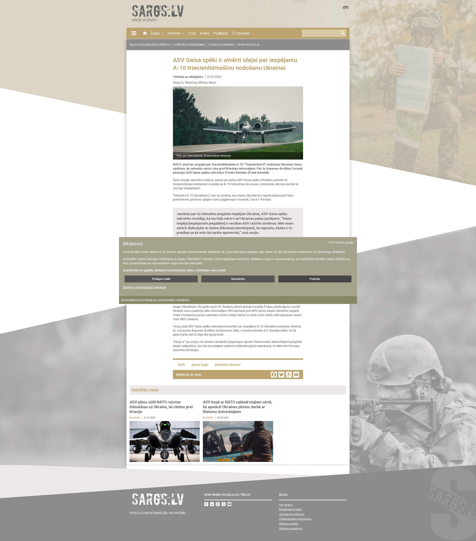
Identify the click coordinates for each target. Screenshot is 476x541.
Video (205, 33)
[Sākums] (157, 22)
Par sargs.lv (286, 504)
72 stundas (240, 33)
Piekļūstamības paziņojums (295, 518)
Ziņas (155, 33)
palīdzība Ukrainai (228, 364)
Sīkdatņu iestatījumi (290, 528)
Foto (192, 33)
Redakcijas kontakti (290, 509)
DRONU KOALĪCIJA (248, 44)
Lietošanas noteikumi (291, 514)
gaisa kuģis (200, 364)
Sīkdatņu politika (288, 523)
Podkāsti (220, 33)
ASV (182, 364)
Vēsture (174, 33)
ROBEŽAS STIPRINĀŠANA (190, 44)
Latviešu (349, 242)
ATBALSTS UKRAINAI (221, 44)
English (340, 242)
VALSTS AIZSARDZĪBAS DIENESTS (150, 44)
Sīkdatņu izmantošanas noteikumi (144, 287)
